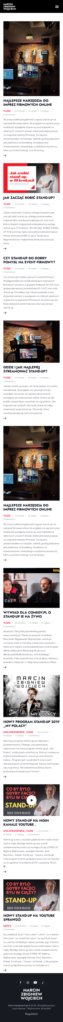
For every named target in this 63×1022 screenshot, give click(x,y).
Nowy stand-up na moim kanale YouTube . (26, 822)
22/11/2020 (19, 268)
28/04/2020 (20, 622)
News (7, 926)
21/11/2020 (19, 377)
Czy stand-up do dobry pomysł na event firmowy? (29, 260)
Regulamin (31, 1014)
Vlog (6, 111)
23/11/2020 (20, 204)
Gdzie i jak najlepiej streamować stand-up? (25, 369)
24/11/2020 (20, 110)
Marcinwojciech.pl (18, 1005)
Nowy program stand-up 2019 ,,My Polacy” (31, 723)
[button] (57, 6)
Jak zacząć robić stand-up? (29, 197)
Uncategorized (14, 732)
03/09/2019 (42, 732)
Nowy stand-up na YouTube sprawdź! (29, 917)
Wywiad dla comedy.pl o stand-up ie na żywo (27, 614)
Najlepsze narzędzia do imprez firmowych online (27, 102)
